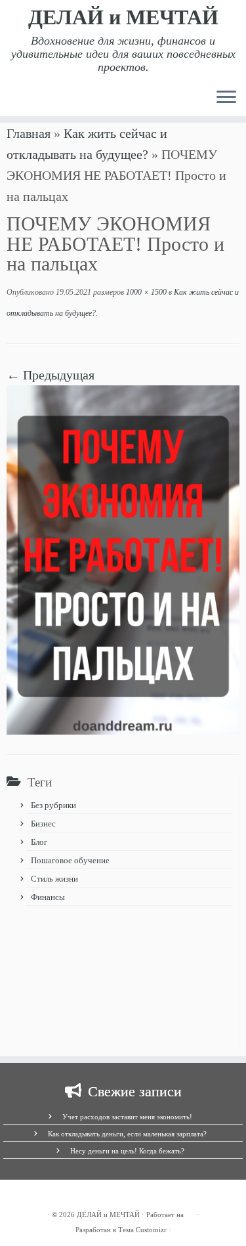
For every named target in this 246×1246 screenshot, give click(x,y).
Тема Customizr (142, 1230)
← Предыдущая (50, 375)
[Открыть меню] (226, 98)
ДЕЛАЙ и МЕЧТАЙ (123, 17)
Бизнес (43, 823)
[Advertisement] (123, 978)
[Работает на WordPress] (190, 1212)
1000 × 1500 (145, 292)
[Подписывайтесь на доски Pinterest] (45, 1197)
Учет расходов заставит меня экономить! (127, 1117)
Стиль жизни (54, 879)
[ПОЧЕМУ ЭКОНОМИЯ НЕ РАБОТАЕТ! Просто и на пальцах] (123, 558)
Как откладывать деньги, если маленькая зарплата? (127, 1134)
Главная (29, 133)
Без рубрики (53, 805)
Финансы (48, 897)
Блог (39, 842)
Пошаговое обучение (70, 860)
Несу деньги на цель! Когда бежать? (127, 1151)
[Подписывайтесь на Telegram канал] (24, 1197)
